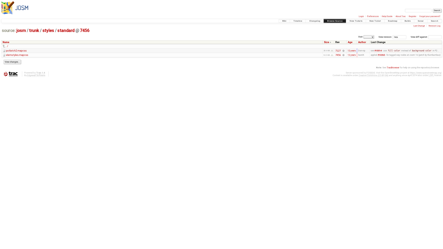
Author (362, 42)
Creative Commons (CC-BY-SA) (373, 75)
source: (9, 30)
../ (7, 46)
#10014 (378, 50)
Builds (408, 21)
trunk (34, 30)
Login (361, 16)
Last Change (419, 26)
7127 (338, 50)
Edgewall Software (36, 75)
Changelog (314, 21)
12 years (352, 50)
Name (6, 42)
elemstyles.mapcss (17, 55)
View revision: (385, 37)
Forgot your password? (429, 16)
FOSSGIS (371, 72)
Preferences (373, 16)
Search (434, 21)
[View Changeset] (343, 50)
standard (65, 30)
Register (412, 16)
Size (326, 42)
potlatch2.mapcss (16, 50)
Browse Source (334, 21)
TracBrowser (393, 67)
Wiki (284, 21)
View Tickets (356, 21)
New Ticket (375, 21)
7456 (84, 30)
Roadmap (392, 21)
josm (21, 30)
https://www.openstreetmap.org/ (426, 72)
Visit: (360, 36)
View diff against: (419, 37)
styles (48, 30)
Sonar (421, 21)
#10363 (381, 55)
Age (350, 42)
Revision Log (434, 26)
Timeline (297, 21)
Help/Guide (387, 16)
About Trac (401, 16)
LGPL (431, 75)
